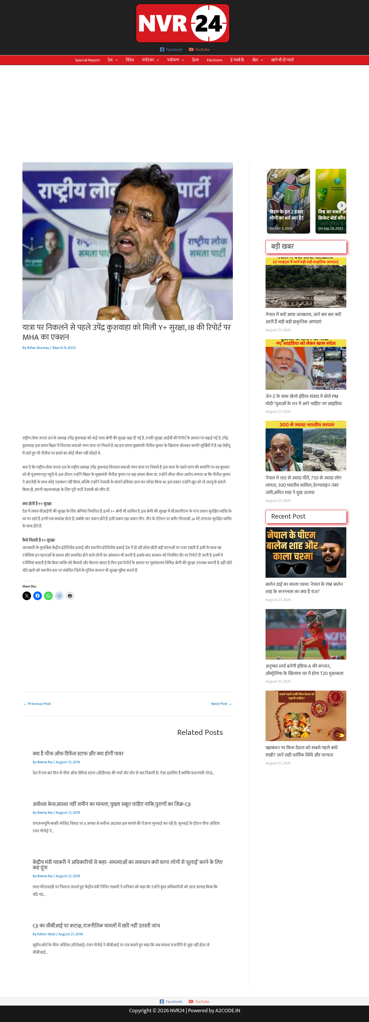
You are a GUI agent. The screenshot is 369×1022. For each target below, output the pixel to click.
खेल (255, 60)
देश (110, 60)
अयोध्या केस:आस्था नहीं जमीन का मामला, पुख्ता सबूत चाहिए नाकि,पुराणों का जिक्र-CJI (112, 804)
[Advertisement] (184, 105)
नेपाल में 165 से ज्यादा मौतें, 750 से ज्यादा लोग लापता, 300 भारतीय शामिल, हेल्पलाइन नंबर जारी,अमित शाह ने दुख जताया (303, 485)
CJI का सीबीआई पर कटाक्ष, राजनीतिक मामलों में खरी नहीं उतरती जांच (96, 925)
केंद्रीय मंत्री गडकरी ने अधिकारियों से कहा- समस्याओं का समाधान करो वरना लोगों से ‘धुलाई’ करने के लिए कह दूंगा (128, 865)
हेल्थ (195, 60)
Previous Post (37, 704)
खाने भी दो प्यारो (282, 60)
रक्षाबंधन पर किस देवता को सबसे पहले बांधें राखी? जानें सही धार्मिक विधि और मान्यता (302, 751)
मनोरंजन (148, 60)
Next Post (221, 704)
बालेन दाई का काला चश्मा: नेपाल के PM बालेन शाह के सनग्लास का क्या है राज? (304, 588)
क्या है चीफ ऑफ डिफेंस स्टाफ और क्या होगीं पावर (78, 753)
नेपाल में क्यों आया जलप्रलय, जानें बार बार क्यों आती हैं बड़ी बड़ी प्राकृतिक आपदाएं (303, 318)
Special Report (87, 60)
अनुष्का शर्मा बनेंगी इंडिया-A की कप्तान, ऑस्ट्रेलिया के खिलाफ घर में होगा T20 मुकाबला (304, 670)
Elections (214, 60)
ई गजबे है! (237, 60)
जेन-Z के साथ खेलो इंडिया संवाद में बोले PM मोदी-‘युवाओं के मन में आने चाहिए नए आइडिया (304, 400)
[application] (115, 60)
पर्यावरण (173, 60)
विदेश (130, 60)
